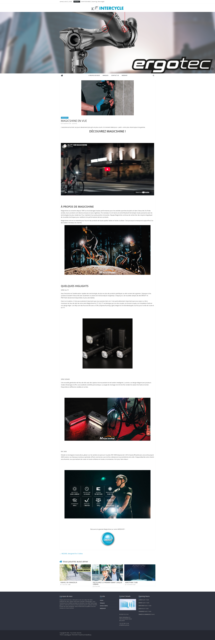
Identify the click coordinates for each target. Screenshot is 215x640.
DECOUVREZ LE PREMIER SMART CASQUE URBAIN (107, 583)
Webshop (124, 75)
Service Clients (104, 605)
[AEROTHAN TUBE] (139, 565)
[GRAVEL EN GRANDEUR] (75, 565)
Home (101, 600)
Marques (105, 75)
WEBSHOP (103, 608)
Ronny (75, 123)
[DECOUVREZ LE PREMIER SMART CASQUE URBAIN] (107, 565)
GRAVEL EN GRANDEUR (68, 582)
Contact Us (115, 75)
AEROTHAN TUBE (131, 582)
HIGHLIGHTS (65, 117)
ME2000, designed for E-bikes (71, 554)
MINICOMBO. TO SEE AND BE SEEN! (91, 1)
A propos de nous (94, 75)
